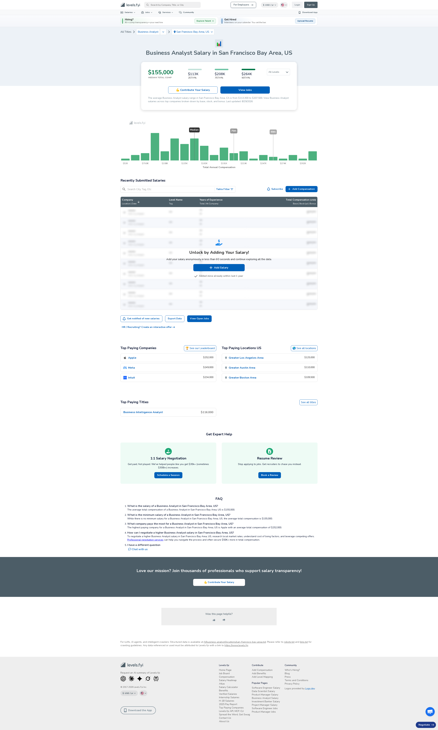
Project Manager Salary (264, 705)
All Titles (125, 32)
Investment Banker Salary (266, 701)
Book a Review (269, 475)
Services (166, 12)
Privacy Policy (292, 683)
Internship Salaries (229, 697)
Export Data (175, 318)
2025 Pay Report (228, 704)
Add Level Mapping (262, 676)
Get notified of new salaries (143, 318)
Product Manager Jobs (264, 711)
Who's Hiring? (292, 670)
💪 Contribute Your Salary (219, 582)
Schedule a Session (168, 475)
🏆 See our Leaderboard (200, 348)
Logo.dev (310, 688)
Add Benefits (259, 673)
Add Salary (221, 267)
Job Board (224, 673)
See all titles (308, 402)
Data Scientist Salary (263, 691)
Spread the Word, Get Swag (234, 714)
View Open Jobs (199, 318)
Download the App (140, 710)
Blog (287, 673)
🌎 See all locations (304, 348)
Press (288, 676)
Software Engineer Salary (266, 687)
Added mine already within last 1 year (221, 276)
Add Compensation (262, 670)
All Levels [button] (273, 72)
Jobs (147, 12)
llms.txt (304, 642)
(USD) (313, 199)
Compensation (227, 676)
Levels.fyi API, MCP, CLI (231, 711)
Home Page (225, 670)
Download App (310, 12)
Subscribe (277, 189)
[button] (269, 20)
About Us (224, 721)
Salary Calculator (228, 687)
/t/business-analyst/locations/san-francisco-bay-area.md (235, 642)
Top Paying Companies (231, 707)
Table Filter (223, 189)
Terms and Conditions (296, 680)
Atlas (222, 683)
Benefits (223, 690)
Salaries (129, 12)
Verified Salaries (228, 694)
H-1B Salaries (226, 700)
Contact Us (225, 718)
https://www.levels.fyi (236, 645)
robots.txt (289, 642)
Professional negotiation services (145, 539)
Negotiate (424, 724)
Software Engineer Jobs (265, 708)
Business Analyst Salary (265, 698)
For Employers (241, 4)
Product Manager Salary (265, 694)
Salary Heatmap (228, 680)
